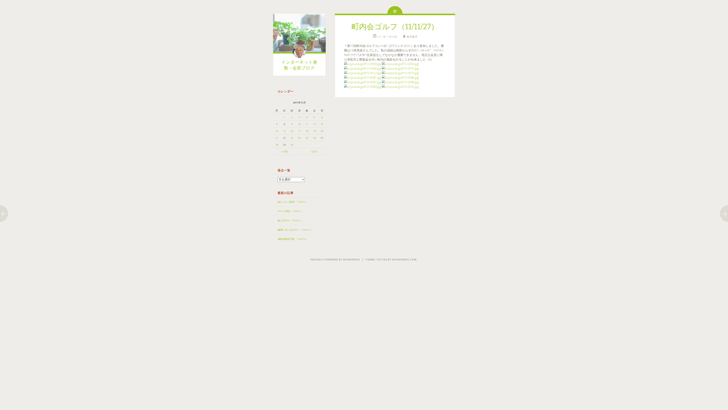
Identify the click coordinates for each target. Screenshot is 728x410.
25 (307, 138)
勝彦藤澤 (412, 36)
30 (291, 144)
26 (314, 138)
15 (284, 131)
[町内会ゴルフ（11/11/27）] (362, 64)
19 (314, 131)
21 (276, 138)
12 (314, 124)
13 (322, 124)
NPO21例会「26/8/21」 (291, 211)
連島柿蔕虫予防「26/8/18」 (293, 239)
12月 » (314, 151)
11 (307, 124)
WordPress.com (404, 259)
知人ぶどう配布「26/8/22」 (293, 201)
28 (276, 144)
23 (291, 138)
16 (291, 131)
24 (299, 138)
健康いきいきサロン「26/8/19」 (295, 229)
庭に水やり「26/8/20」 (290, 220)
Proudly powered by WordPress (335, 259)
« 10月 (284, 151)
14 (276, 131)
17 (299, 131)
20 (322, 131)
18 (307, 131)
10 (299, 124)
